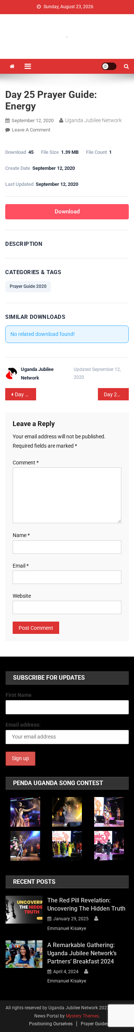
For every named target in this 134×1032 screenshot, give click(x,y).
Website (22, 596)
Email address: (23, 725)
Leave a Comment (31, 130)
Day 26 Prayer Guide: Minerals (116, 394)
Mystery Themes (82, 1016)
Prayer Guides (95, 1023)
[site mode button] (109, 66)
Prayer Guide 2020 (28, 286)
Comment (26, 463)
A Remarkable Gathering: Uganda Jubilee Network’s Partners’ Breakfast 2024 (82, 953)
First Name (19, 695)
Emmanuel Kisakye (66, 928)
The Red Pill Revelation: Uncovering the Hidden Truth (86, 904)
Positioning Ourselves (51, 1023)
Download (67, 211)
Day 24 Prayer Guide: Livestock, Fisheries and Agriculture (25, 394)
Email (21, 566)
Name (21, 535)
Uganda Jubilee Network (93, 120)
